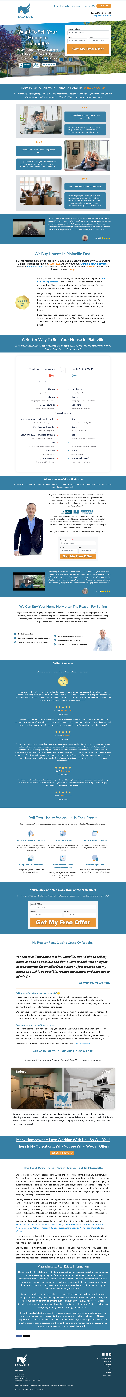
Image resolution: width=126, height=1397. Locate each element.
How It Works (64, 6)
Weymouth (85, 1228)
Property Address (74, 29)
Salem (68, 1228)
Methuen (36, 1228)
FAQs (109, 16)
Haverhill (35, 1224)
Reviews (84, 6)
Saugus (75, 1228)
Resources (108, 1372)
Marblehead (89, 1224)
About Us (92, 6)
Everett (27, 1224)
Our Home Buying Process (94, 263)
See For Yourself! (82, 1043)
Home (56, 6)
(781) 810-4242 (22, 1378)
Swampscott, (77, 1224)
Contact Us (102, 16)
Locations (108, 1367)
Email (91, 37)
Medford (27, 1228)
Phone (70, 37)
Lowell (54, 1224)
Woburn (19, 1231)
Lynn (60, 1224)
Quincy (53, 1228)
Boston (19, 1224)
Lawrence (45, 1224)
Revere (61, 1228)
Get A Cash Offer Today (104, 1359)
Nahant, (67, 1224)
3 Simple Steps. (35, 266)
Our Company (75, 6)
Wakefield (95, 1228)
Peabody (45, 1228)
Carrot (43, 1389)
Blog (95, 16)
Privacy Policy (107, 1375)
